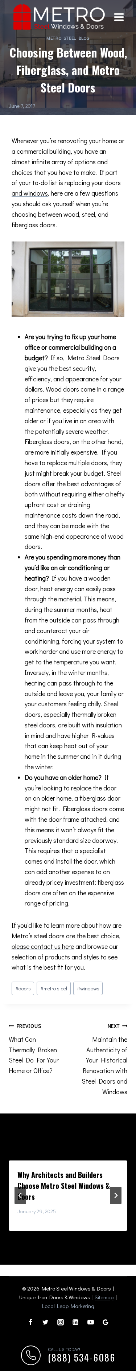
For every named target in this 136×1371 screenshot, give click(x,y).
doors (23, 988)
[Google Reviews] (105, 1322)
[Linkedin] (75, 1322)
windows (88, 988)
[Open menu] (118, 17)
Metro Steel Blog (68, 38)
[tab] (53, 1237)
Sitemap (104, 1297)
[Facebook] (30, 1322)
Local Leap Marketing (68, 1305)
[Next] (115, 1195)
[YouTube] (90, 1322)
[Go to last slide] (20, 1195)
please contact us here (43, 946)
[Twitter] (45, 1322)
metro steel (53, 988)
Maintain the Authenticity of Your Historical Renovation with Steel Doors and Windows (104, 1059)
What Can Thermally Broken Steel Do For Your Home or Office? (34, 1048)
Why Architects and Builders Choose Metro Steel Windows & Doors (63, 1185)
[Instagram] (60, 1322)
